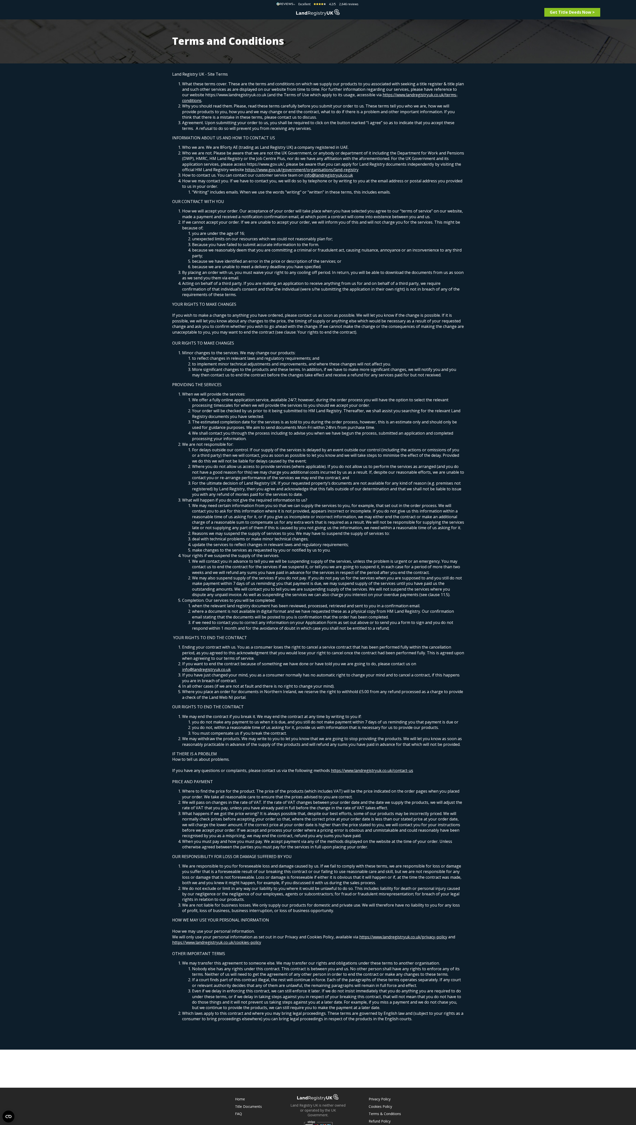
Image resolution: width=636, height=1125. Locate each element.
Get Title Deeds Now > (572, 12)
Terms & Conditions (385, 1113)
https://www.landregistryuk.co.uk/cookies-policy (216, 942)
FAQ (238, 1113)
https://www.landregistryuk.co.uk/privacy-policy (403, 937)
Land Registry (318, 12)
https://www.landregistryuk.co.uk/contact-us (372, 770)
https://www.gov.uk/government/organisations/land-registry (301, 169)
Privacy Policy (380, 1099)
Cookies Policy (380, 1106)
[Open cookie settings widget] (8, 1117)
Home (240, 1099)
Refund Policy (380, 1121)
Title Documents (248, 1106)
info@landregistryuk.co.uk (328, 175)
